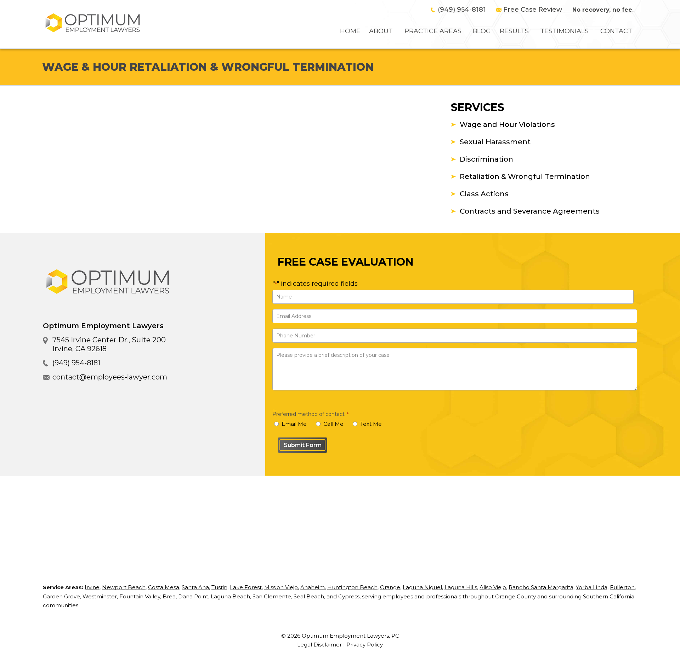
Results (514, 31)
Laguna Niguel (422, 587)
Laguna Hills (460, 587)
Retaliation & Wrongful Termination (525, 176)
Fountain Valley (139, 596)
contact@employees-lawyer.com (109, 377)
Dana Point (193, 596)
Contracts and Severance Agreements (530, 211)
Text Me (371, 423)
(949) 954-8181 (462, 9)
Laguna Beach (230, 596)
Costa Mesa (163, 587)
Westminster (100, 596)
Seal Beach (309, 596)
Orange (390, 587)
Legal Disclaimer (319, 644)
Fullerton (622, 587)
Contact (616, 31)
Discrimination (486, 159)
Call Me (333, 423)
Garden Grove (61, 596)
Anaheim (312, 587)
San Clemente (272, 596)
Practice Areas (432, 31)
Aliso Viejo (493, 587)
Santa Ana (195, 587)
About (381, 31)
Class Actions (484, 194)
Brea (169, 596)
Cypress (348, 596)
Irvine (92, 587)
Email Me (294, 423)
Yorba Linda (591, 587)
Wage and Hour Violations (507, 124)
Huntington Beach (352, 587)
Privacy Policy (364, 644)
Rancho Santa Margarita (541, 587)
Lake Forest (246, 587)
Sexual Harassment (495, 142)
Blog (481, 31)
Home (350, 31)
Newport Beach (124, 587)
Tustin (219, 587)
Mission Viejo (281, 587)
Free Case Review (532, 9)
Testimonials (564, 31)
